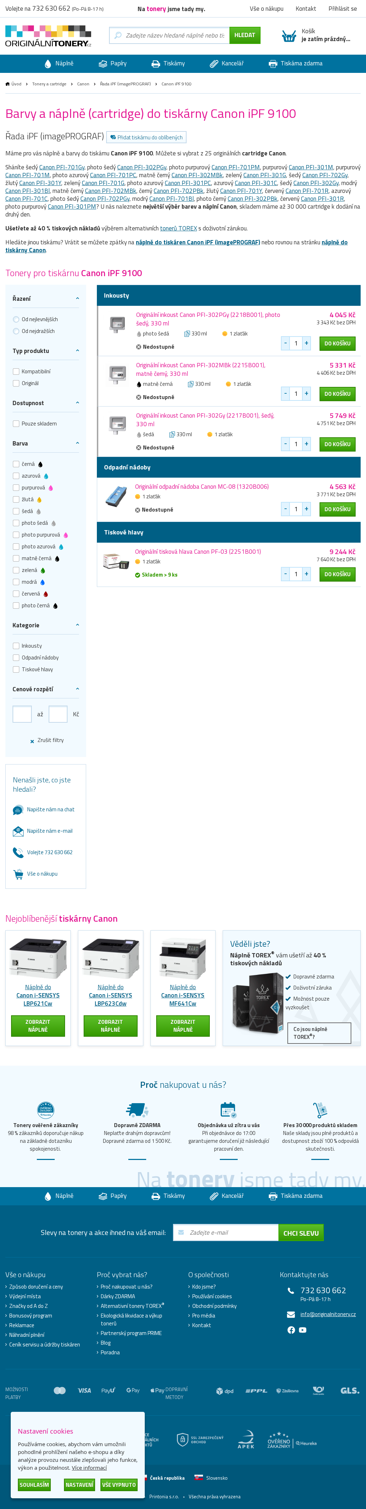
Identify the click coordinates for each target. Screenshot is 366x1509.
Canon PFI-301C (256, 183)
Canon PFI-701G (103, 183)
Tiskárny (173, 63)
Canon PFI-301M (311, 167)
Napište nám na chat (51, 809)
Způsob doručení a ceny (36, 1287)
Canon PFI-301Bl (27, 190)
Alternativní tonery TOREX (132, 1306)
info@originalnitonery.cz (328, 1314)
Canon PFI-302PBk (252, 198)
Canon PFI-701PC (113, 175)
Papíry (118, 63)
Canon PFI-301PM (72, 206)
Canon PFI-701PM (236, 167)
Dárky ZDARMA (118, 1296)
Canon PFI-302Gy (315, 183)
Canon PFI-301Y (40, 183)
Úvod (16, 83)
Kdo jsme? (204, 1287)
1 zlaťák (238, 333)
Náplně (64, 63)
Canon (83, 83)
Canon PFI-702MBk (110, 190)
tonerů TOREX (178, 228)
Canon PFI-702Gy (324, 175)
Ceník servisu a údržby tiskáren (44, 1345)
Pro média (203, 1316)
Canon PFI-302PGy (141, 167)
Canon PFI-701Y (241, 190)
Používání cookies (212, 1296)
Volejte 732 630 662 (50, 852)
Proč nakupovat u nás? (127, 1287)
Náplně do (38, 995)
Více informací (89, 1467)
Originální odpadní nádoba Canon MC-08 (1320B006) (202, 486)
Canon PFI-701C (26, 198)
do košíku (338, 343)
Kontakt (201, 1325)
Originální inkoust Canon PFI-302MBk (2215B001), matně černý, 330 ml (201, 369)
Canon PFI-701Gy (61, 167)
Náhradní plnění (26, 1335)
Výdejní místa (25, 1296)
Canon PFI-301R (322, 198)
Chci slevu (301, 1233)
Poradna (110, 1352)
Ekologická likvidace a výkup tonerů (131, 1320)
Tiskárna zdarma (301, 63)
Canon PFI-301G (264, 175)
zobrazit (37, 1026)
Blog (105, 1343)
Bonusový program (30, 1316)
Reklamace (21, 1325)
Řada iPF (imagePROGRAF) (125, 83)
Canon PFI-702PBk (178, 190)
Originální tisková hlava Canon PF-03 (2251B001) (198, 551)
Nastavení (79, 1485)
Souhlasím (34, 1485)
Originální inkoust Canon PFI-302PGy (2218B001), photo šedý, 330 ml (208, 319)
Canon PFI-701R (307, 190)
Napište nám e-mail (50, 831)
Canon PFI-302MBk (197, 175)
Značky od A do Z (28, 1306)
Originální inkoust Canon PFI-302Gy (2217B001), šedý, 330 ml (205, 420)
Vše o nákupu (42, 874)
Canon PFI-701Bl (171, 198)
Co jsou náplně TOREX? (310, 1033)
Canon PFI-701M (27, 175)
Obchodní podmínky (214, 1306)
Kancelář (232, 63)
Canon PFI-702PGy (104, 198)
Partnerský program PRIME (131, 1333)
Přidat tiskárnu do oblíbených (150, 137)
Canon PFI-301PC (188, 183)
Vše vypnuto (119, 1485)
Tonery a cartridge (49, 83)
